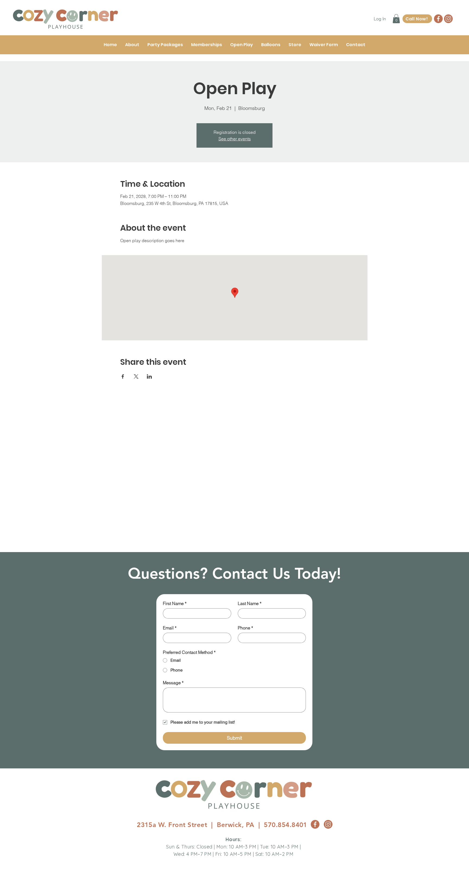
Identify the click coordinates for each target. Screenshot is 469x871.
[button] (396, 18)
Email (169, 628)
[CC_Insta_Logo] (448, 18)
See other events (234, 138)
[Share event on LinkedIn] (149, 376)
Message (173, 682)
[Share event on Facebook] (122, 376)
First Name (174, 603)
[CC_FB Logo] (438, 18)
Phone (245, 628)
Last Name (249, 603)
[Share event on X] (136, 376)
